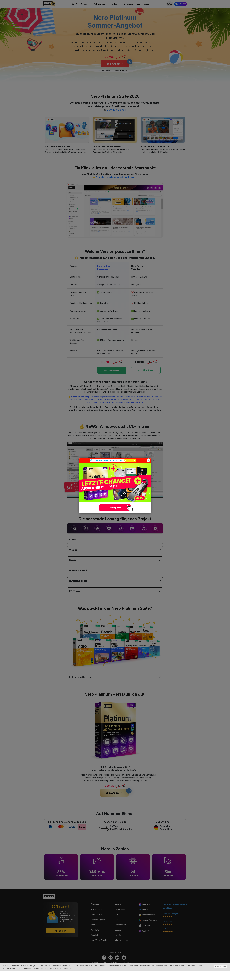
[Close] (148, 460)
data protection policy (159, 966)
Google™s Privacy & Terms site (59, 968)
